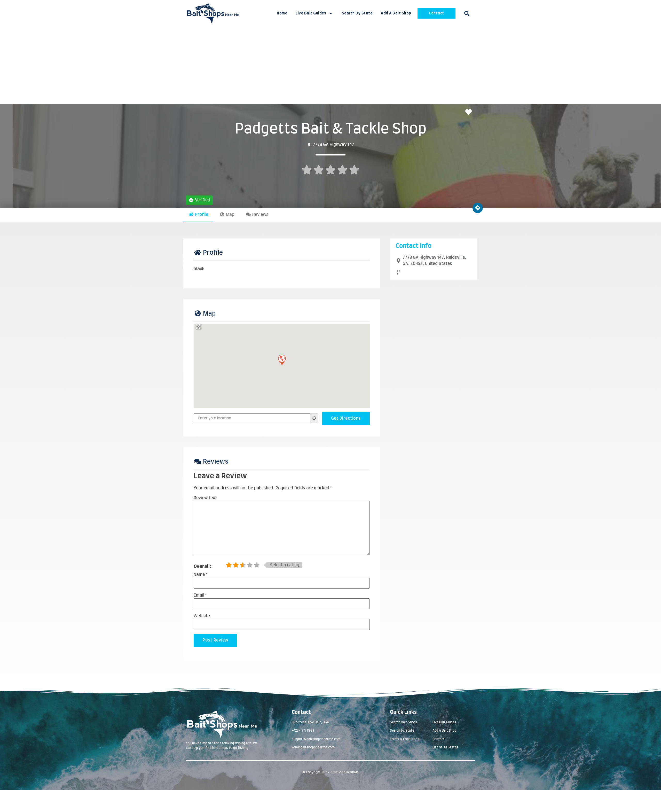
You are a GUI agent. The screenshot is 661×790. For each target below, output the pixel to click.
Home (282, 13)
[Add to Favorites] (470, 112)
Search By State (357, 13)
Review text (205, 498)
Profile (201, 215)
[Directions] (478, 208)
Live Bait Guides (311, 13)
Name (200, 575)
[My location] (314, 418)
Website (202, 616)
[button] (467, 13)
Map (230, 215)
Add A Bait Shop (396, 13)
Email (200, 595)
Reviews (260, 215)
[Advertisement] (330, 65)
